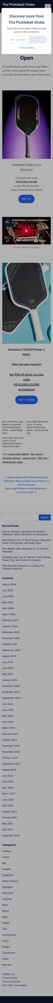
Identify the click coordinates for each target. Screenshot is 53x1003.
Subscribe (38, 39)
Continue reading (26, 47)
